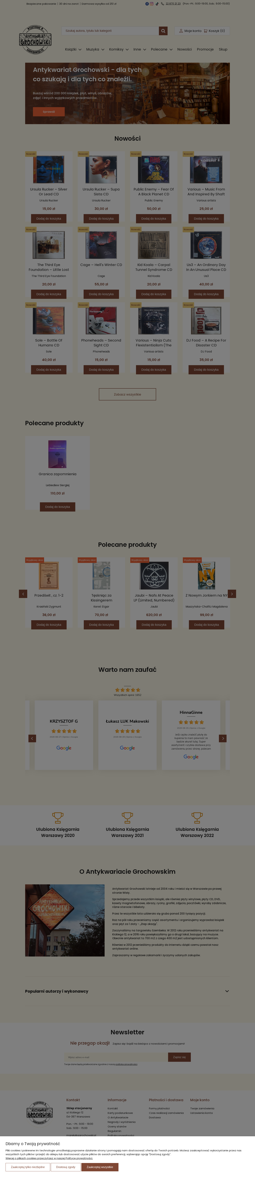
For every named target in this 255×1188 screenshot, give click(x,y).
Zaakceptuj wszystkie (100, 1167)
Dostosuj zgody (65, 1167)
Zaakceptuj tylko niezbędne (28, 1167)
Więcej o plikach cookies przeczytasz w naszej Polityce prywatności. (49, 1158)
